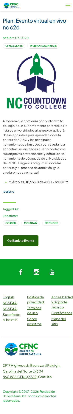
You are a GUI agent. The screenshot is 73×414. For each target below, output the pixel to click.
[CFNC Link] (12, 5)
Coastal (11, 223)
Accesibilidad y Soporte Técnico (62, 302)
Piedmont (51, 223)
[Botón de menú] (68, 5)
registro (8, 191)
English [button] (8, 297)
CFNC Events (14, 45)
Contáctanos (61, 313)
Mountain (30, 223)
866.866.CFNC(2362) (20, 377)
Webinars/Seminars (43, 45)
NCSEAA (10, 303)
